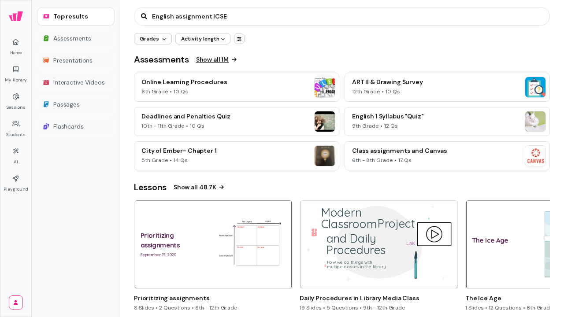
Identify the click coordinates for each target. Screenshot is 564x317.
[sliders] (239, 38)
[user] (16, 302)
